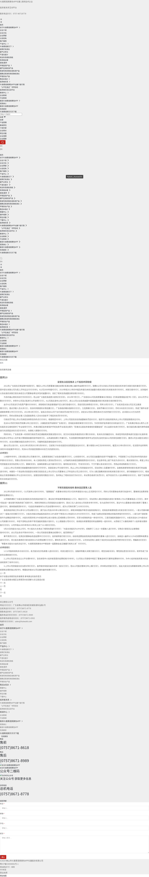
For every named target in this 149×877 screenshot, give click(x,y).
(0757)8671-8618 (20, 611)
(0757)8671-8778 (24, 608)
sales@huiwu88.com (23, 621)
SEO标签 (3, 869)
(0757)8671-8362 (27, 618)
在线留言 (4, 736)
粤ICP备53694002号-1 (9, 864)
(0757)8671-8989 (26, 615)
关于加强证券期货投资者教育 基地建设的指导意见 (20, 576)
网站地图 (3, 875)
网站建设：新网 (7, 867)
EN (1, 146)
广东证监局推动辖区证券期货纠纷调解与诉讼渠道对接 (22, 579)
